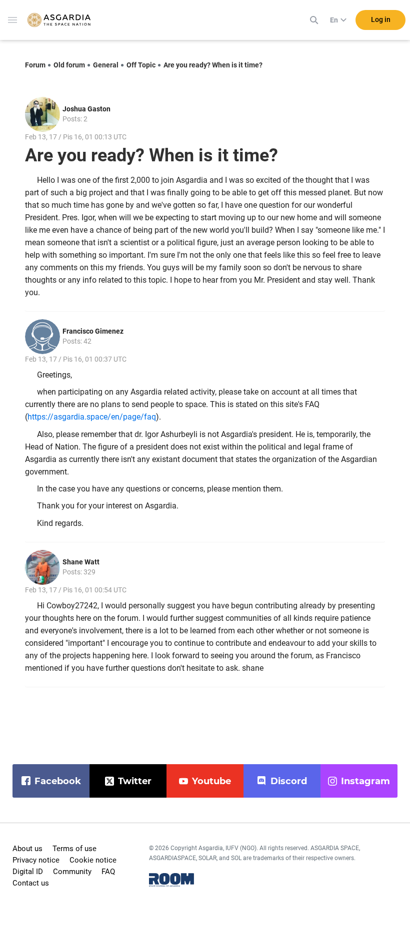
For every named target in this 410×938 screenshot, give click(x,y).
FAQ (108, 871)
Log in (380, 19)
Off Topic (141, 65)
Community (72, 871)
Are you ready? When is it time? (213, 65)
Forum (35, 65)
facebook (57, 781)
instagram (365, 781)
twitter (135, 781)
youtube (211, 781)
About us (27, 848)
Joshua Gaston (86, 109)
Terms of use (74, 848)
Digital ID (27, 871)
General (105, 65)
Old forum (69, 65)
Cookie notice (93, 860)
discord (288, 781)
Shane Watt (81, 562)
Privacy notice (36, 860)
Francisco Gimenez (93, 331)
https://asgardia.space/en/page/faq (92, 417)
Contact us (30, 883)
